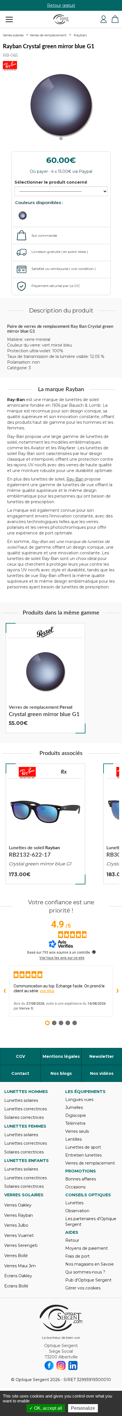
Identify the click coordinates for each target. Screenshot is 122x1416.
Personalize (83, 1408)
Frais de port (77, 1256)
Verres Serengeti (20, 1245)
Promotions (80, 1171)
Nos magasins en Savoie (89, 1264)
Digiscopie (75, 1115)
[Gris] (26, 215)
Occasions (75, 1187)
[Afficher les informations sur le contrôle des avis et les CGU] (94, 952)
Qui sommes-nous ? (85, 1272)
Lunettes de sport (83, 1147)
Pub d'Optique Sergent (88, 1280)
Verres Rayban (18, 1215)
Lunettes (74, 1202)
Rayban (80, 35)
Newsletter (101, 1056)
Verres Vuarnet (19, 1235)
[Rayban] (27, 772)
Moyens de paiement (86, 1248)
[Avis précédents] (5, 991)
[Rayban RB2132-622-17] (45, 823)
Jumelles (74, 1107)
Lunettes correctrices (25, 1108)
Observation (77, 1210)
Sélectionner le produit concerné (50, 182)
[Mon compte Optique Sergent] (103, 19)
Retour (72, 1240)
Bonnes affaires (80, 1179)
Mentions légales (61, 1056)
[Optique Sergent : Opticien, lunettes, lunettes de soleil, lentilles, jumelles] (61, 19)
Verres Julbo (16, 1225)
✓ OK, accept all (45, 1408)
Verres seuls (77, 1131)
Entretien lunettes (83, 1155)
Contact (20, 1073)
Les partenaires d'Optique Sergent (90, 1221)
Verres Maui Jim (20, 1265)
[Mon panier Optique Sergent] (115, 19)
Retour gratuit (61, 5)
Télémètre (75, 1123)
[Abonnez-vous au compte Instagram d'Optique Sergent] (61, 1365)
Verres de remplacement (48, 35)
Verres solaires (13, 35)
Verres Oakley (17, 1205)
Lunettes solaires (21, 1100)
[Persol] (45, 632)
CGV (20, 1056)
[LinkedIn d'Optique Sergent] (72, 1365)
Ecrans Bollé (16, 1286)
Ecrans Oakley (18, 1275)
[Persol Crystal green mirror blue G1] (45, 678)
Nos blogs (61, 1073)
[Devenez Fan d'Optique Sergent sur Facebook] (49, 1365)
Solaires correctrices (24, 1117)
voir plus (47, 991)
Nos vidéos (101, 1073)
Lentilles (73, 1139)
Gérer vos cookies (82, 1288)
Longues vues (79, 1099)
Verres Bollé (16, 1255)
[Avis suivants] (117, 991)
